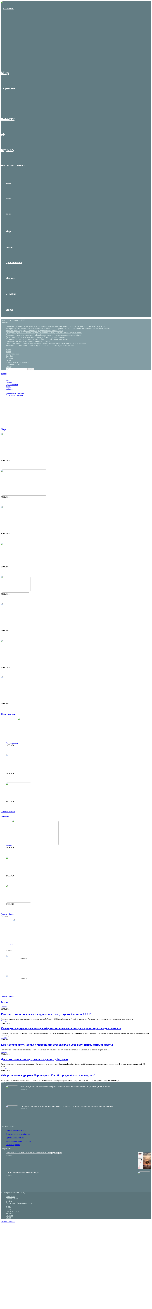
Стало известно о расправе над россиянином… (36, 778)
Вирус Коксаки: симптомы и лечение (23, 948)
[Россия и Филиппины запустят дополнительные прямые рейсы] (12, 992)
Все (7, 378)
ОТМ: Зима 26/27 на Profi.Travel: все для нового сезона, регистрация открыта (34, 1153)
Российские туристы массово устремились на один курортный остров (46, 708)
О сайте (9, 1201)
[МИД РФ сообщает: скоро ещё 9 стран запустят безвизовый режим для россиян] (19, 800)
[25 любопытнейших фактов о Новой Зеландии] (144, 1189)
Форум (9, 309)
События (11, 293)
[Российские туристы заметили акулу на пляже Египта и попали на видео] (24, 531)
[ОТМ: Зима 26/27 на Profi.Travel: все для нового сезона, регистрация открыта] (144, 1169)
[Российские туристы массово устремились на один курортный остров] (24, 702)
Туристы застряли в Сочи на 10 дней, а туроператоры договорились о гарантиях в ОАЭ (57, 635)
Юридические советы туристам (18, 1141)
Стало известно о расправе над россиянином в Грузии (28, 341)
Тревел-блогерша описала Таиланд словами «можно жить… (44, 880)
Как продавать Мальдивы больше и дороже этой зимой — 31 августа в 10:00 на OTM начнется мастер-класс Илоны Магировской (58, 328)
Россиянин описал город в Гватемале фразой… (36, 909)
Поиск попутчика (13, 1145)
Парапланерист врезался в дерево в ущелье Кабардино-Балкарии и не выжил (37, 339)
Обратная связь (12, 1199)
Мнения (10, 278)
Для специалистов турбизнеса (18, 1134)
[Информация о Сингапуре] (16, 565)
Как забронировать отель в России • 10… (35, 956)
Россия (9, 247)
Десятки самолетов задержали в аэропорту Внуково (34, 1059)
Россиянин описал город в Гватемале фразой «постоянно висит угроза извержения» (40, 346)
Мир (8, 231)
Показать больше (8, 812)
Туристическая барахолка (16, 1130)
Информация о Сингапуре (18, 571)
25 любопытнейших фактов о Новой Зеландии (22, 1173)
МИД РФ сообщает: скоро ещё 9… (28, 806)
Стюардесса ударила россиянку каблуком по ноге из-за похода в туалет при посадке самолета (44, 333)
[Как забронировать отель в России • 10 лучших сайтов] (12, 972)
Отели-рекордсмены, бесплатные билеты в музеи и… (40, 852)
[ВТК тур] (16, 592)
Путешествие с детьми (15, 1138)
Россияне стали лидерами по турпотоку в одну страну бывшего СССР (34, 331)
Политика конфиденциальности (19, 1203)
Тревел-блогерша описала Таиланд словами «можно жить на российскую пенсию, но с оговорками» (46, 343)
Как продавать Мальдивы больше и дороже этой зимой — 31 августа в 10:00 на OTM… (57, 465)
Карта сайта (10, 1197)
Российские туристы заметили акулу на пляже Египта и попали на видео (35, 337)
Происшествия (14, 262)
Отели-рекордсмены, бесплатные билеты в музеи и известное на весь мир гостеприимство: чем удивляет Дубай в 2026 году (56, 326)
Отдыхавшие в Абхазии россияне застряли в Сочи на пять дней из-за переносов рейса (56, 672)
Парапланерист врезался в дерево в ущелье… (35, 750)
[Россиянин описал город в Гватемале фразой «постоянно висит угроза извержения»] (19, 902)
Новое (4, 373)
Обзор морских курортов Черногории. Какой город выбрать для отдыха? (48, 1075)
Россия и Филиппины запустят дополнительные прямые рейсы (43, 976)
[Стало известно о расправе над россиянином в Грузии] (19, 771)
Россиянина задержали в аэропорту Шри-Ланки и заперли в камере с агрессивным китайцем (43, 335)
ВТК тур (6, 599)
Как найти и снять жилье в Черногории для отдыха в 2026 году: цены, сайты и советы (57, 1044)
